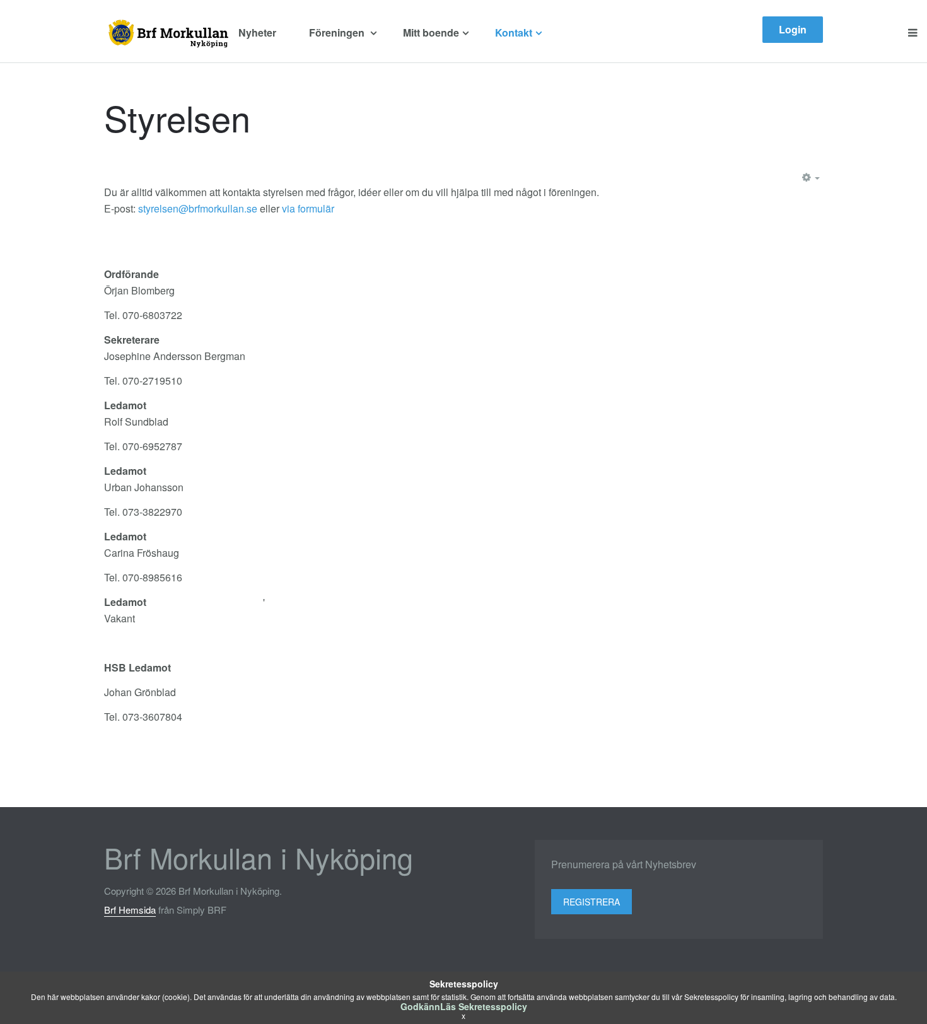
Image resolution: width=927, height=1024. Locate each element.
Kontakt (513, 32)
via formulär (308, 208)
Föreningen (338, 32)
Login (793, 29)
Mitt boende (431, 32)
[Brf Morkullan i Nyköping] (166, 32)
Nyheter (257, 32)
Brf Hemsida (130, 909)
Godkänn (420, 1006)
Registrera (591, 901)
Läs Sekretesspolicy (483, 1006)
